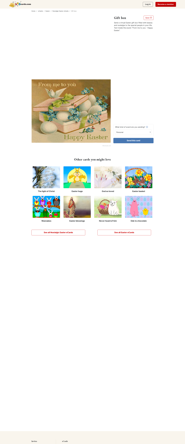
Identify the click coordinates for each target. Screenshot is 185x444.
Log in (148, 4)
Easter (48, 11)
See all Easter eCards (124, 232)
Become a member (166, 4)
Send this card (133, 140)
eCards (40, 11)
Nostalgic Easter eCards (60, 11)
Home (33, 11)
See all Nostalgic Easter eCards (58, 232)
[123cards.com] (20, 4)
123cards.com (107, 145)
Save (147, 18)
